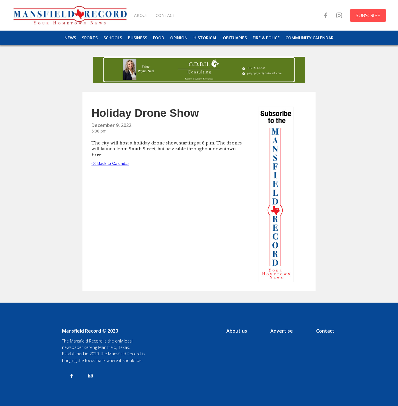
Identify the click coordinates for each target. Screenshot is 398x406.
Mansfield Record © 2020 (90, 331)
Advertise (281, 331)
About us (236, 331)
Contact (325, 331)
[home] (70, 15)
